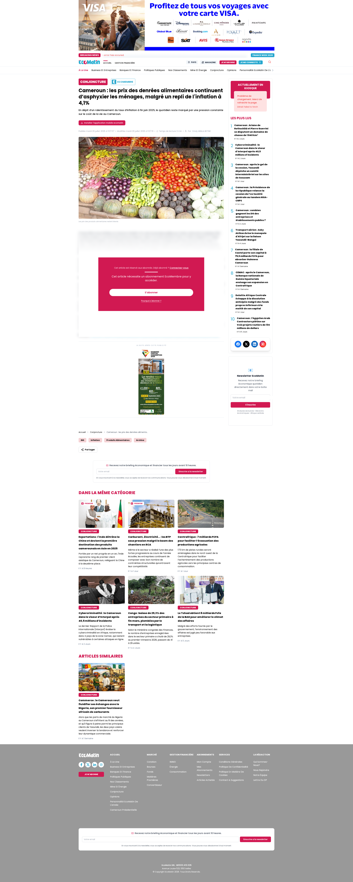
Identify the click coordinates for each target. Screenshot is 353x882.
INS (82, 440)
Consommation (178, 771)
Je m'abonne (228, 62)
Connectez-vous (179, 267)
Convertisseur (154, 785)
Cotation (151, 761)
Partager (90, 449)
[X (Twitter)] (246, 344)
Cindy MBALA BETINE (201, 131)
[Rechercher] (269, 61)
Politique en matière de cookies (231, 773)
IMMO (173, 761)
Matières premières (152, 778)
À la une (114, 761)
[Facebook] (238, 344)
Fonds (150, 771)
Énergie (174, 766)
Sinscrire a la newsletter (191, 471)
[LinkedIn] (254, 344)
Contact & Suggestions (231, 780)
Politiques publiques (120, 776)
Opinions (114, 796)
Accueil (82, 432)
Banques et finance (120, 771)
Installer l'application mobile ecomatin (103, 122)
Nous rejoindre (261, 770)
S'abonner (151, 292)
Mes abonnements (204, 768)
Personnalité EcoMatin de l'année (124, 803)
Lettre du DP (260, 780)
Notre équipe (260, 775)
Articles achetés (206, 780)
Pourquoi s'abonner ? (151, 300)
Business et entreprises (122, 766)
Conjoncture (96, 432)
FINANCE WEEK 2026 (262, 55)
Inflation (95, 440)
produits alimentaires (117, 440)
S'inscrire (250, 404)
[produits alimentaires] (151, 178)
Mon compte (204, 761)
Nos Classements (119, 781)
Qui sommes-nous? (260, 763)
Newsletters (203, 775)
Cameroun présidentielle (123, 809)
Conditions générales (230, 761)
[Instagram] (263, 344)
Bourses (151, 766)
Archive (140, 440)
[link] (151, 381)
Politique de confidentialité (233, 766)
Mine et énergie (118, 786)
